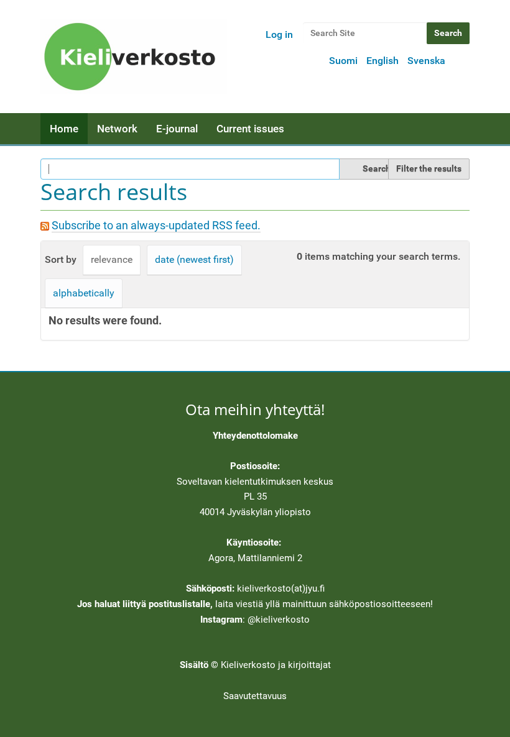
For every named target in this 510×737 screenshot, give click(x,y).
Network (117, 128)
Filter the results (428, 168)
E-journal (177, 128)
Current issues (250, 128)
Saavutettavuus (255, 696)
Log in (279, 34)
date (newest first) (194, 259)
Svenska (426, 60)
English (382, 60)
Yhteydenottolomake (255, 435)
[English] (133, 56)
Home (64, 128)
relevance (111, 259)
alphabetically (83, 293)
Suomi (343, 60)
